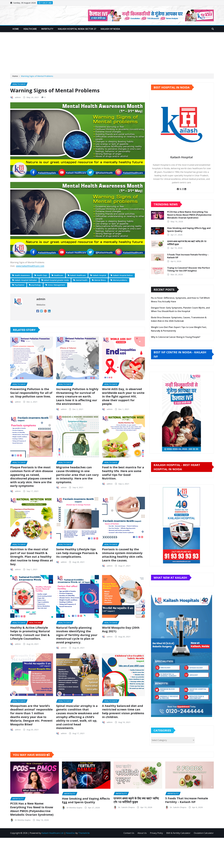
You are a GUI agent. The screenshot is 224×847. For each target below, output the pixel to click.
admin (18, 97)
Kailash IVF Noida (110, 28)
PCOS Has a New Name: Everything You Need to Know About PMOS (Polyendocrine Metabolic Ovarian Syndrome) (189, 214)
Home (16, 28)
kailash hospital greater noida (56, 280)
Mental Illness (100, 280)
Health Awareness (22, 275)
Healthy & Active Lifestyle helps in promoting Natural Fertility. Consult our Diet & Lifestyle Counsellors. (30, 633)
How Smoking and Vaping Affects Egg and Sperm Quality (86, 800)
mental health (81, 280)
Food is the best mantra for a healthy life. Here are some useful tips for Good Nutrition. (123, 472)
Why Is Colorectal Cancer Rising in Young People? (175, 337)
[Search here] (213, 28)
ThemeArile (84, 833)
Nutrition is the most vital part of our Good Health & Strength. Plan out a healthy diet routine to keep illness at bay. (31, 556)
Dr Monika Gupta (22, 820)
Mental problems (120, 280)
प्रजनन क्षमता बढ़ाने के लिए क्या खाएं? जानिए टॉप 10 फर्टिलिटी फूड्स (136, 800)
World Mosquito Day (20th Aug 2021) (120, 629)
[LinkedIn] (185, 189)
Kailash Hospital (99, 275)
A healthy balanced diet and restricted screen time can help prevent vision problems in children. (123, 711)
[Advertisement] (112, 52)
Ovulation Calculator (204, 833)
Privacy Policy (156, 833)
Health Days (42, 275)
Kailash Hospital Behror (123, 275)
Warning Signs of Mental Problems (37, 76)
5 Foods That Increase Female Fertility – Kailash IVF (186, 800)
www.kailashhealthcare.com (30, 266)
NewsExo (70, 833)
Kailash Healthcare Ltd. (53, 833)
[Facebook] (178, 189)
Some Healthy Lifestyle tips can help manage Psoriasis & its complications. (77, 552)
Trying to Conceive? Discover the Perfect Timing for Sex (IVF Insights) (188, 269)
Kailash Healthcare (78, 275)
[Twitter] (180, 189)
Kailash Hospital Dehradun (26, 280)
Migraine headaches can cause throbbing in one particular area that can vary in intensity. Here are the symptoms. (77, 474)
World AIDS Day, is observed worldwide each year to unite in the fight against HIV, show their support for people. (123, 396)
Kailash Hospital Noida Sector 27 (77, 28)
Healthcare (30, 28)
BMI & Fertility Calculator (178, 833)
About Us (142, 833)
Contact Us (129, 833)
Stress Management (56, 285)
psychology (36, 285)
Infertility (47, 28)
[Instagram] (183, 189)
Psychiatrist (19, 285)
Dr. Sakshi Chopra (126, 807)
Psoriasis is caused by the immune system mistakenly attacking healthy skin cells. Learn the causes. (122, 554)
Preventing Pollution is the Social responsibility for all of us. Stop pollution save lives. (31, 392)
